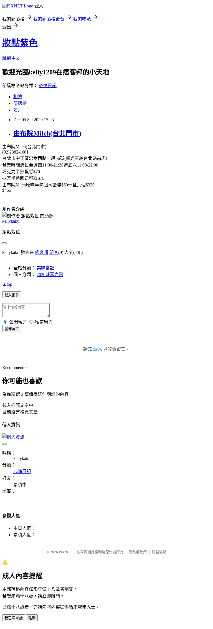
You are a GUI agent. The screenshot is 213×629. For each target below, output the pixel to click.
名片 (17, 110)
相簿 (17, 96)
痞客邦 (41, 252)
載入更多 (11, 295)
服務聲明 (159, 552)
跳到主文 (11, 58)
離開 (32, 618)
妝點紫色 (20, 43)
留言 (53, 252)
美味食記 (45, 268)
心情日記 (48, 85)
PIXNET (65, 552)
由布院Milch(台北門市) (47, 133)
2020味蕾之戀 (50, 274)
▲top (7, 284)
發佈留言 (11, 329)
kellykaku (10, 221)
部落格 (20, 103)
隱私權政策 (138, 552)
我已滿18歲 (13, 618)
